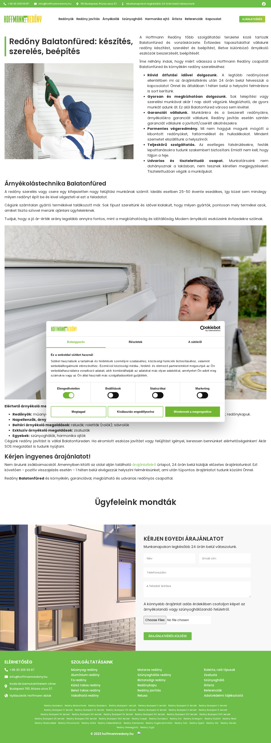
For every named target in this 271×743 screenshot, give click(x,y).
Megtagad (78, 411)
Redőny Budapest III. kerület (182, 705)
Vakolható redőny (85, 695)
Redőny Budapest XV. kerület (118, 714)
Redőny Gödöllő (213, 718)
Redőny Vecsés (228, 723)
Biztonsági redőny (151, 680)
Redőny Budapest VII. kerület (89, 710)
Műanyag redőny (84, 670)
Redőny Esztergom (193, 718)
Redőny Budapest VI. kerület (58, 710)
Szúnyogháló (132, 19)
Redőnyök (66, 19)
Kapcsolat (213, 19)
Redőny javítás (88, 19)
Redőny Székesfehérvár (110, 723)
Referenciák (194, 19)
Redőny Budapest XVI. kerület (150, 714)
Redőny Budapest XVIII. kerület (215, 714)
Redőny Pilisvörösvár (69, 723)
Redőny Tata (181, 723)
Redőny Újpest (196, 723)
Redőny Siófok (89, 723)
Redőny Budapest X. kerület (183, 710)
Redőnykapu (147, 685)
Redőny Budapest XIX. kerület (49, 718)
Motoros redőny (149, 670)
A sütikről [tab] (195, 342)
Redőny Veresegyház (127, 727)
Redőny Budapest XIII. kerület (87, 714)
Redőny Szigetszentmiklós (159, 723)
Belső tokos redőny (85, 690)
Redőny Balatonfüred (75, 705)
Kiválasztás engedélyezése (135, 411)
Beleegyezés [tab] (76, 342)
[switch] (113, 395)
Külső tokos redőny (86, 685)
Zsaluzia (210, 675)
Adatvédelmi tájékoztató (223, 695)
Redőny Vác (212, 723)
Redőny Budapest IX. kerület (152, 710)
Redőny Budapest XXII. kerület (81, 718)
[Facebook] (263, 4)
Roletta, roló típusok (219, 670)
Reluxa (142, 695)
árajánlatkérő (144, 464)
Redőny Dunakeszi (158, 718)
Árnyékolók (111, 19)
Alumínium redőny (85, 675)
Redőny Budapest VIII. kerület (121, 710)
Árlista (177, 19)
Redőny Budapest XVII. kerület (182, 714)
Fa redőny (78, 680)
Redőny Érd (176, 718)
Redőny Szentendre (134, 723)
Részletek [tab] (135, 342)
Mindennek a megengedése (192, 411)
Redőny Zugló (147, 727)
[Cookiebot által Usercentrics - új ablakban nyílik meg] (203, 329)
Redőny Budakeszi (53, 705)
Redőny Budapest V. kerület (213, 705)
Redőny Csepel (139, 718)
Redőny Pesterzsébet (45, 723)
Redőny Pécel (229, 718)
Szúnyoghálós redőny (154, 675)
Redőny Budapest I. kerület (122, 705)
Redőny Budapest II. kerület (152, 705)
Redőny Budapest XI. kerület (213, 710)
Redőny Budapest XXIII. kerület (114, 718)
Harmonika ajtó (157, 19)
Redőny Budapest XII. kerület (55, 714)
